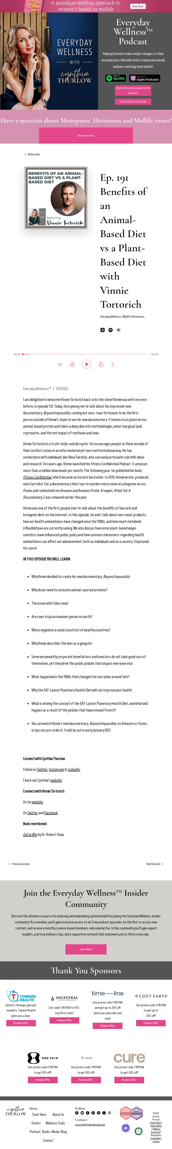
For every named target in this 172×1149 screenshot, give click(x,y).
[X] (104, 1113)
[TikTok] (93, 1113)
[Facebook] (87, 1113)
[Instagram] (76, 1113)
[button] (58, 1114)
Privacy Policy (155, 1122)
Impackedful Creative (155, 1140)
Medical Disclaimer (155, 1131)
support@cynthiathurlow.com (90, 1124)
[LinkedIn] (98, 1113)
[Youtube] (82, 1113)
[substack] (109, 1113)
